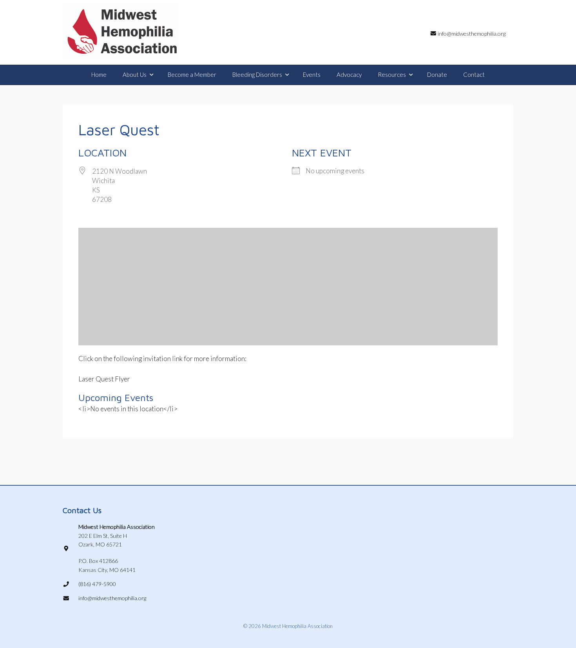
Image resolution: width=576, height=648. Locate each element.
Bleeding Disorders (257, 74)
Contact (474, 74)
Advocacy (349, 74)
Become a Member (192, 74)
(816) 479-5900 (97, 584)
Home (99, 74)
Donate (437, 74)
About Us (135, 74)
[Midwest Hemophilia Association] (121, 31)
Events (312, 74)
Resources (392, 74)
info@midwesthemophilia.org (112, 598)
